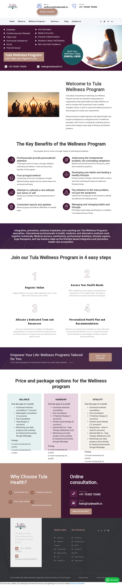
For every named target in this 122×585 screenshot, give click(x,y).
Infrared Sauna (79, 541)
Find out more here (77, 583)
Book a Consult (47, 11)
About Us (60, 538)
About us (21, 21)
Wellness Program (37, 21)
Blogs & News (61, 553)
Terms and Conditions (104, 577)
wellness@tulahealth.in (56, 7)
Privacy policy (83, 577)
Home (12, 21)
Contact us (76, 21)
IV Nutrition (78, 538)
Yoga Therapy (79, 557)
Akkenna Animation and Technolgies (57, 577)
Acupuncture (78, 560)
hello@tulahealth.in (90, 503)
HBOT (76, 545)
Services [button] (54, 21)
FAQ (58, 557)
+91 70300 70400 (88, 7)
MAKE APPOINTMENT (81, 511)
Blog (66, 21)
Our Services (61, 549)
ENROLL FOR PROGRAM (100, 357)
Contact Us (61, 560)
